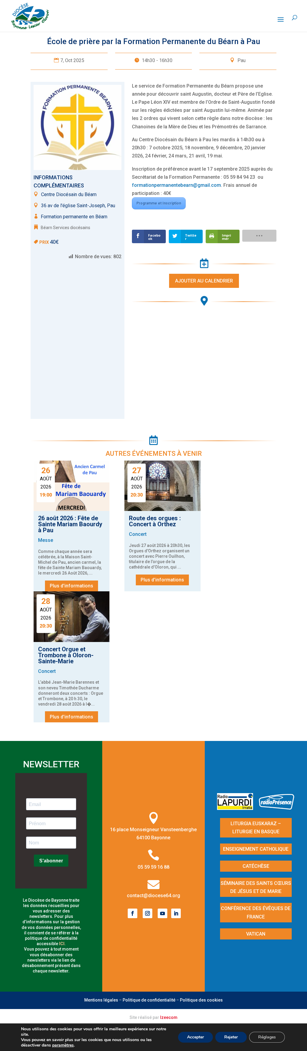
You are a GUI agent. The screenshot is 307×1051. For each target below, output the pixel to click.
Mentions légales (101, 1000)
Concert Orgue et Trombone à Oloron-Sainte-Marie (66, 655)
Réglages (267, 1037)
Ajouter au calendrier (204, 281)
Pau (241, 60)
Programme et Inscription (158, 203)
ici (61, 943)
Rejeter (231, 1037)
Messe (45, 540)
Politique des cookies (201, 1000)
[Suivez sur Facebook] (132, 913)
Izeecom (168, 1017)
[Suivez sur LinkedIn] (176, 913)
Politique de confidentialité (149, 1000)
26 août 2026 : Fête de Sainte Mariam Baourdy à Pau (70, 524)
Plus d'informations (71, 586)
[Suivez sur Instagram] (147, 913)
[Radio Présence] (277, 808)
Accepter (195, 1037)
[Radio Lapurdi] (237, 808)
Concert (138, 534)
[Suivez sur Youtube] (162, 913)
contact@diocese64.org (153, 895)
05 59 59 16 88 (153, 867)
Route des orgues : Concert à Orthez (155, 521)
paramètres (63, 1045)
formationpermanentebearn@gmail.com (176, 185)
